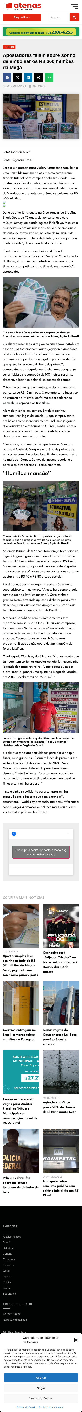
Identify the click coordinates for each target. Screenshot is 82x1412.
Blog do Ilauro (22, 17)
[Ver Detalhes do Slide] (41, 31)
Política (7, 1282)
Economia (9, 1259)
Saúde (7, 1287)
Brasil (6, 1242)
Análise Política (12, 1236)
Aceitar (41, 1377)
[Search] (74, 17)
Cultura (7, 1253)
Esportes (8, 1265)
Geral (6, 1270)
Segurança (9, 1293)
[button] (76, 1340)
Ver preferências (41, 1398)
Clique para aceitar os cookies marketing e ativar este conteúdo (41, 852)
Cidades (8, 1248)
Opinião (7, 1276)
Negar (41, 1388)
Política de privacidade (51, 1407)
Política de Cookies (27, 1407)
